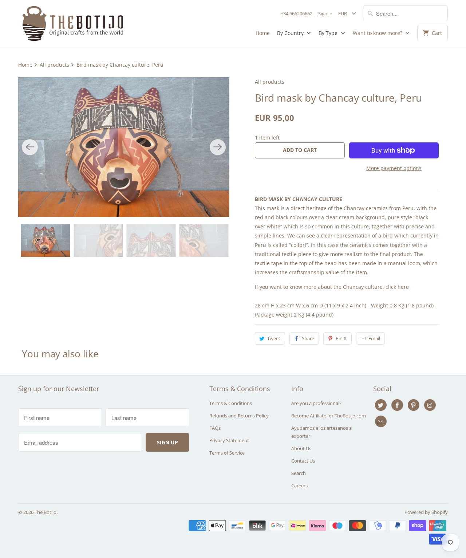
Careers (299, 485)
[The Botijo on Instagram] (430, 405)
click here (397, 286)
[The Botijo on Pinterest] (413, 405)
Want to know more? (378, 33)
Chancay (354, 208)
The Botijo (45, 512)
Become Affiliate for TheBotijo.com (328, 415)
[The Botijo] (73, 23)
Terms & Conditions (230, 403)
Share (308, 338)
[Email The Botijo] (381, 421)
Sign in (325, 13)
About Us (301, 448)
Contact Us (303, 460)
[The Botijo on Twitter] (381, 405)
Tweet (273, 338)
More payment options (394, 168)
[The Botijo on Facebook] (397, 405)
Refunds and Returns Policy (239, 415)
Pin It (341, 338)
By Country (291, 33)
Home (263, 33)
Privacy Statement (229, 440)
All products (269, 81)
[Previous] (30, 147)
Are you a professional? (316, 403)
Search (298, 473)
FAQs (215, 428)
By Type (329, 33)
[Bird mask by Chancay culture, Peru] (123, 147)
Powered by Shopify (426, 512)
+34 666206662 (296, 13)
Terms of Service (227, 452)
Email (374, 338)
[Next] (218, 147)
